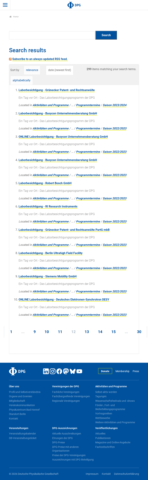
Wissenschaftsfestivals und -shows (115, 400)
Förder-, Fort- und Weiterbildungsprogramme (110, 407)
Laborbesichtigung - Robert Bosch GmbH (45, 183)
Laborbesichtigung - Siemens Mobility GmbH (48, 276)
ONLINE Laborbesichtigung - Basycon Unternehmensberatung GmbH (63, 136)
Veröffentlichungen (106, 428)
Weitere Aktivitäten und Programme (115, 422)
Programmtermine (88, 105)
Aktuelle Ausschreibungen (66, 433)
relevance (32, 70)
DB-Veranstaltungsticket (22, 438)
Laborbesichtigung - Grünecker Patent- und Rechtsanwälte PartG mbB (64, 230)
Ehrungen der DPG (62, 438)
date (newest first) (59, 70)
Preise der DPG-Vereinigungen (69, 455)
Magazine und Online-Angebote (112, 442)
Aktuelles (100, 433)
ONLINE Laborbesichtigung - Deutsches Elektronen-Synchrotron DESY (64, 299)
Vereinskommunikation (22, 405)
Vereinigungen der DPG (65, 386)
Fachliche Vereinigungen (65, 392)
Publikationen (103, 438)
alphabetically (22, 80)
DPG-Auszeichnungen (64, 428)
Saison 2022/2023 (114, 128)
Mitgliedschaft (17, 400)
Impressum (92, 473)
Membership (122, 371)
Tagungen (100, 396)
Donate (105, 371)
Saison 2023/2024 (114, 105)
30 (139, 332)
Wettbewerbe (102, 418)
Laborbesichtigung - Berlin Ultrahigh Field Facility (50, 253)
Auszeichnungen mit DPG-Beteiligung (73, 459)
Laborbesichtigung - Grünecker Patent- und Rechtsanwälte (57, 90)
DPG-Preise (58, 442)
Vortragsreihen (103, 413)
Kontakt (13, 418)
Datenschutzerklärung (126, 473)
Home (16, 17)
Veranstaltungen (18, 428)
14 (100, 332)
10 (47, 332)
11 (60, 332)
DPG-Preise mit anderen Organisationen (65, 448)
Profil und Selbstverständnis (24, 392)
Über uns (14, 386)
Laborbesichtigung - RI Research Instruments (48, 206)
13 (87, 332)
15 (113, 332)
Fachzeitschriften (105, 446)
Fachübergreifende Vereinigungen (71, 396)
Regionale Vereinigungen (66, 400)
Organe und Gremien (20, 396)
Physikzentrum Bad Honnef (24, 409)
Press (136, 371)
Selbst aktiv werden (106, 392)
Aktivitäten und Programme (51, 105)
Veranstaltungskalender (22, 433)
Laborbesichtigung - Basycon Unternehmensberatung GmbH (58, 113)
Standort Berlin (17, 414)
